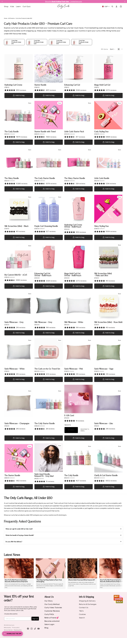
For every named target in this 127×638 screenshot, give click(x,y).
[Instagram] (31, 628)
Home (5, 18)
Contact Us (83, 607)
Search (82, 618)
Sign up (35, 619)
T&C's (81, 611)
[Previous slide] (7, 68)
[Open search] (112, 6)
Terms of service (8, 630)
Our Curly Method (52, 604)
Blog (46, 628)
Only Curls (11, 625)
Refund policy (7, 627)
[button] (112, 49)
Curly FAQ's (49, 614)
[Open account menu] (116, 6)
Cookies (82, 614)
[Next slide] (30, 68)
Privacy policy (15, 627)
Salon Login (49, 624)
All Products (11, 18)
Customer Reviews (52, 611)
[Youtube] (38, 628)
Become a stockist (52, 621)
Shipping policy (18, 630)
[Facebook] (28, 628)
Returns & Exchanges (87, 604)
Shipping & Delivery (87, 601)
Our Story (48, 601)
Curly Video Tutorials (53, 607)
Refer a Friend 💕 (51, 618)
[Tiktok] (35, 628)
